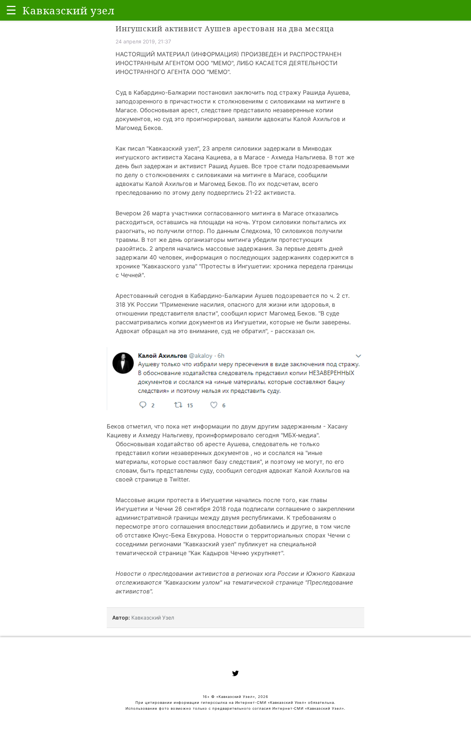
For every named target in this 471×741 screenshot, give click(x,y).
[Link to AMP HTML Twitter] (235, 674)
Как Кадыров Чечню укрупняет (236, 553)
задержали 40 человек (149, 257)
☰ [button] (11, 10)
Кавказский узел (173, 148)
